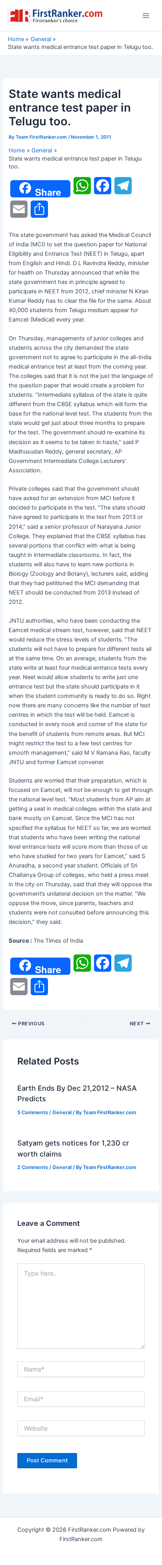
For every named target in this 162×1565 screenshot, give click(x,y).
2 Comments (32, 1167)
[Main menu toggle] (146, 15)
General (62, 1112)
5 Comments (32, 1112)
